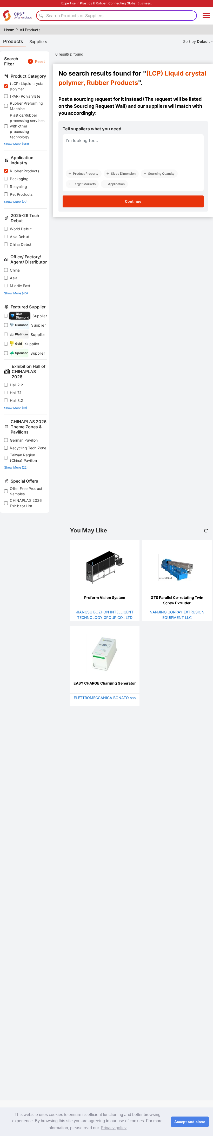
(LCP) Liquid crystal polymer (27, 86)
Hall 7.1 (15, 392)
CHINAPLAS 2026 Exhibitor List (26, 503)
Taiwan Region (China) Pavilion (23, 458)
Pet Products (21, 194)
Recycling (18, 186)
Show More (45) (16, 293)
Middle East (20, 285)
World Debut (21, 229)
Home (9, 30)
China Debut (20, 244)
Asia (13, 278)
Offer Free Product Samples (26, 491)
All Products (30, 30)
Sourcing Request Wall (99, 106)
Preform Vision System (104, 597)
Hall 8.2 (16, 400)
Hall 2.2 (16, 385)
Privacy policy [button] (114, 1128)
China (15, 270)
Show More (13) (15, 408)
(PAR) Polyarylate (25, 96)
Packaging (19, 179)
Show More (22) (16, 202)
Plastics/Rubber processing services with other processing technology (27, 126)
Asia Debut (19, 236)
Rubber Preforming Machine (26, 106)
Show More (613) (16, 144)
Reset (40, 61)
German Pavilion (24, 440)
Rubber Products (24, 171)
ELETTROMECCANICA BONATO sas (105, 697)
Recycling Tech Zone (28, 448)
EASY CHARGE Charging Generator (105, 683)
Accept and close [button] (189, 1122)
